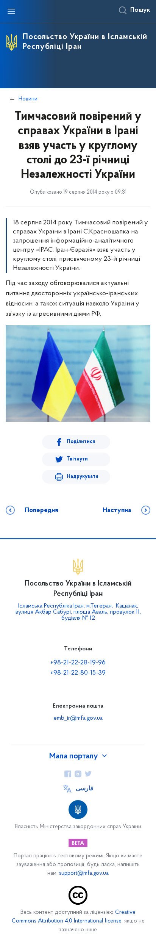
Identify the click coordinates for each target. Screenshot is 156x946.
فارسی (85, 789)
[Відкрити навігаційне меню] (11, 11)
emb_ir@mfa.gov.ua (78, 718)
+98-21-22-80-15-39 (78, 673)
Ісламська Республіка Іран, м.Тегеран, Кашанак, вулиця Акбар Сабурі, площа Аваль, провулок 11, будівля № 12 (78, 612)
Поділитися (81, 442)
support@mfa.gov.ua (84, 873)
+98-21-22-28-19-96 (78, 662)
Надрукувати (82, 476)
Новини (28, 99)
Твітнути (77, 459)
